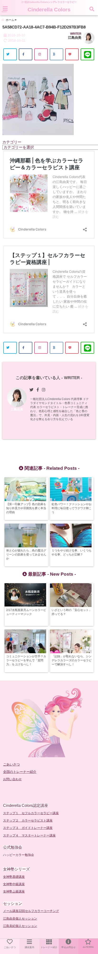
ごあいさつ (11, 764)
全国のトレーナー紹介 (19, 772)
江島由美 (74, 37)
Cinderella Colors (49, 10)
